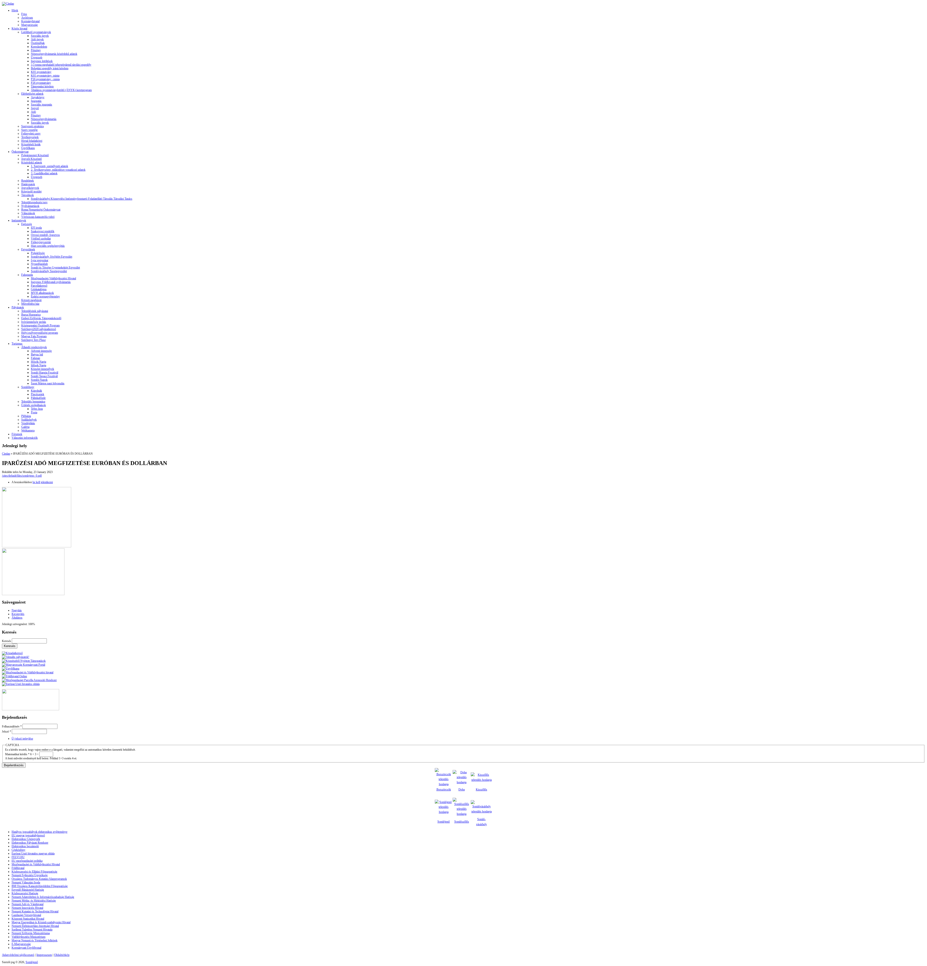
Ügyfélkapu (28, 148)
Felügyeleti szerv (31, 133)
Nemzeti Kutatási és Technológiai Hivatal (35, 911)
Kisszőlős (481, 789)
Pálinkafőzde (38, 398)
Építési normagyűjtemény (45, 296)
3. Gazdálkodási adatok (44, 173)
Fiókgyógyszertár (41, 242)
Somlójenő (443, 821)
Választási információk (25, 437)
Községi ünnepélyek (42, 369)
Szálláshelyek (29, 419)
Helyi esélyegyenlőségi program (39, 332)
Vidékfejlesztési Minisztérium (28, 936)
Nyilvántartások (30, 206)
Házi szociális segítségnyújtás (48, 245)
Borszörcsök (443, 789)
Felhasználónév (12, 726)
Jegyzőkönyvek (30, 188)
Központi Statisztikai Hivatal (28, 918)
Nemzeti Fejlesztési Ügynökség (30, 875)
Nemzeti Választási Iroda (26, 882)
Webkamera (28, 430)
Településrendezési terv (34, 202)
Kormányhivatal (30, 21)
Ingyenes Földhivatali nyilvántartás (51, 282)
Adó (33, 111)
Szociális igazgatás (41, 104)
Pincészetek (37, 394)
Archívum (27, 17)
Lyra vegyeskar (39, 260)
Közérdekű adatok (31, 162)
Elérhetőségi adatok (32, 93)
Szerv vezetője (29, 130)
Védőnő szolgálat (41, 238)
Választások (28, 213)
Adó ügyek (37, 39)
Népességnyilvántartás (43, 119)
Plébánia (26, 416)
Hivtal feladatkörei (31, 140)
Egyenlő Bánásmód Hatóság (28, 889)
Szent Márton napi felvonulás (47, 383)
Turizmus (17, 343)
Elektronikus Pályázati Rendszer (30, 842)
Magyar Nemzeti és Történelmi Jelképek (34, 940)
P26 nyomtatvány (41, 83)
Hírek (15, 10)
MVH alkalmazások (42, 293)
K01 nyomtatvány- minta (45, 75)
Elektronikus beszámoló (25, 846)
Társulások (27, 195)
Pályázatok (18, 307)
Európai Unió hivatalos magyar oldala (33, 853)
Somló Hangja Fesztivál (44, 372)
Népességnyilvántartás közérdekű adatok (54, 54)
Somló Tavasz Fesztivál (44, 376)
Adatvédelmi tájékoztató (18, 955)
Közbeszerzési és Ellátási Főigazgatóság (34, 871)
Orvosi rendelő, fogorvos (45, 235)
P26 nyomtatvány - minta (45, 79)
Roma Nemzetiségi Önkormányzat (40, 209)
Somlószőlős (461, 821)
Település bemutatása (33, 401)
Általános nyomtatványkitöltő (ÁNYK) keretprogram (61, 90)
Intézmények (19, 220)
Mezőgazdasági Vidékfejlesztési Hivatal (53, 278)
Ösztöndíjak (38, 43)
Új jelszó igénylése (22, 738)
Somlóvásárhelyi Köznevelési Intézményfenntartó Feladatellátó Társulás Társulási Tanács (81, 198)
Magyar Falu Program (34, 336)
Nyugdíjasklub (39, 264)
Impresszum (44, 955)
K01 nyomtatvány (41, 72)
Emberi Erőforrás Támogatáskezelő (41, 318)
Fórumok (17, 434)
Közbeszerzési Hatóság (25, 893)
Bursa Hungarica (31, 314)
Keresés (7, 641)
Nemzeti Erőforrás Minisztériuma (31, 933)
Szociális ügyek (40, 35)
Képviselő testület (31, 191)
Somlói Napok (39, 379)
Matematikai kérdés (17, 754)
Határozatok (28, 184)
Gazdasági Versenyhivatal (26, 915)
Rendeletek (27, 180)
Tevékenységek (30, 137)
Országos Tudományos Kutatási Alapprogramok (39, 879)
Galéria (25, 427)
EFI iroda (36, 227)
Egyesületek (28, 249)
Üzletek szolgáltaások (33, 405)
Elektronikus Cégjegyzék (26, 839)
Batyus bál (37, 354)
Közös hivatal (19, 28)
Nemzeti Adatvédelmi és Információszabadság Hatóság (43, 897)
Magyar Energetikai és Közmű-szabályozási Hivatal (41, 922)
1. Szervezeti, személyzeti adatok (49, 166)
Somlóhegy (27, 387)
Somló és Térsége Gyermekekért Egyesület (55, 267)
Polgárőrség (38, 253)
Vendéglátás (28, 423)
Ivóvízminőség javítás (33, 322)
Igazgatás (36, 101)
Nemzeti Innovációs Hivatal (27, 908)
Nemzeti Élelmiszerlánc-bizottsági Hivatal (35, 926)
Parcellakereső (39, 285)
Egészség (26, 224)
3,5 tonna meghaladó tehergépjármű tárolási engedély (61, 64)
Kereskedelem (39, 46)
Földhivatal (18, 868)
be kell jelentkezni (43, 482)
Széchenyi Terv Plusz (33, 340)
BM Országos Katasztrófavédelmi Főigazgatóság (40, 886)
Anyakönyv (37, 97)
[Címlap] (8, 3)
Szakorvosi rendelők (42, 231)
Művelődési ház (30, 303)
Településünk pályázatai (34, 311)
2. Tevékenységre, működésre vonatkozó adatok (58, 169)
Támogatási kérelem (42, 86)
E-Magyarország (21, 944)
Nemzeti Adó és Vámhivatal (27, 904)
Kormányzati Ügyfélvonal (26, 947)
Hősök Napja (38, 361)
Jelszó (6, 731)
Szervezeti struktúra (32, 126)
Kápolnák (36, 390)
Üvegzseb (36, 57)
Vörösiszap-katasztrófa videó (38, 217)
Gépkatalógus (39, 289)
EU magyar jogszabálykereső (28, 835)
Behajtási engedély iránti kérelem (49, 68)
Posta (34, 412)
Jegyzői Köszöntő (31, 159)
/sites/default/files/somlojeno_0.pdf (22, 475)
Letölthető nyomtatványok (36, 32)
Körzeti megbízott (31, 300)
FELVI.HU (18, 857)
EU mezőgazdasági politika (27, 860)
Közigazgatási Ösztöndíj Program (40, 325)
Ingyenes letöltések (42, 61)
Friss (24, 14)
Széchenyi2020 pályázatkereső (38, 329)
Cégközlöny (18, 850)
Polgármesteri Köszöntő (35, 155)
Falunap (35, 358)
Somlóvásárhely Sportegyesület (49, 271)
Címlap (6, 453)
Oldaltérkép (62, 955)
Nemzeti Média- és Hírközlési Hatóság (34, 900)
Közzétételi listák (31, 144)
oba (463, 789)
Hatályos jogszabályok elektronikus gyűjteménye (39, 831)
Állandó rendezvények (34, 347)
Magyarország (29, 25)
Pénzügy (36, 50)
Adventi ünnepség (41, 351)
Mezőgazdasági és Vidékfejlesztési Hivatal (36, 864)
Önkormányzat (20, 151)
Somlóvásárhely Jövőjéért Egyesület (51, 256)
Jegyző (35, 108)
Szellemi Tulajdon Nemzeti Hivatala (32, 929)
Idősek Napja (38, 365)
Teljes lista (37, 408)
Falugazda (27, 274)
